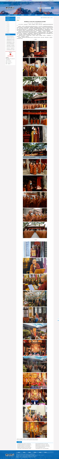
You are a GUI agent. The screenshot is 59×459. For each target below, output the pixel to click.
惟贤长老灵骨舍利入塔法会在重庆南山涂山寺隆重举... (13, 46)
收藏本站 (52, 0)
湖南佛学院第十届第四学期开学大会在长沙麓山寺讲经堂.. (24, 447)
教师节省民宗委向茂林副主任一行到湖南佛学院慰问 (13, 36)
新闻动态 (48, 17)
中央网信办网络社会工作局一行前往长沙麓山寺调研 (42, 448)
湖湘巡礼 (40, 452)
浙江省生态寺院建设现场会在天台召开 (40, 447)
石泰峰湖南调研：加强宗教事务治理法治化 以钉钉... (13, 45)
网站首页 (46, 17)
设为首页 (50, 0)
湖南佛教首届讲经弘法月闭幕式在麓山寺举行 (12, 39)
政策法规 (35, 452)
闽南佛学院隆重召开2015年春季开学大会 (12, 42)
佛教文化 (45, 452)
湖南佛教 (29, 452)
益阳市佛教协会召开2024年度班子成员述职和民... (13, 49)
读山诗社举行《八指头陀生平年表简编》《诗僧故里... (13, 48)
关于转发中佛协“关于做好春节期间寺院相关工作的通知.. (24, 448)
